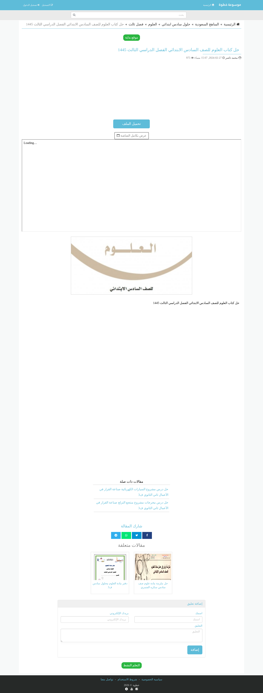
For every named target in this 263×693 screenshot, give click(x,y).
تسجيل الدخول (30, 5)
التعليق (198, 625)
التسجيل (46, 5)
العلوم (152, 24)
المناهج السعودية (207, 24)
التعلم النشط (131, 665)
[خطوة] (229, 5)
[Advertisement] (131, 89)
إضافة (195, 650)
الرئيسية (207, 5)
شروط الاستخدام (127, 679)
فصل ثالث (136, 24)
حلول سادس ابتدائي (176, 24)
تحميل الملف (131, 124)
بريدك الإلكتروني (119, 613)
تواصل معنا (107, 679)
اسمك (198, 613)
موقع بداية (131, 37)
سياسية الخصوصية (152, 679)
